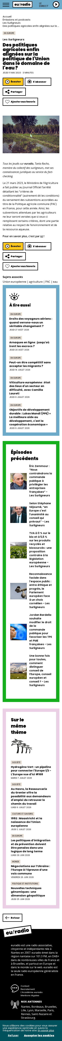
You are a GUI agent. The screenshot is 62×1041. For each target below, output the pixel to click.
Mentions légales (30, 995)
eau (55, 281)
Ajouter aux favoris (23, 101)
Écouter (16, 81)
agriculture (36, 281)
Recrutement (28, 989)
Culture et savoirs (22, 813)
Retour (15, 917)
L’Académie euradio (32, 992)
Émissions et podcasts (16, 19)
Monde (15, 861)
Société (16, 762)
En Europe (9, 33)
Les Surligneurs (12, 22)
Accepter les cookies (39, 1035)
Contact (25, 986)
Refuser (13, 1035)
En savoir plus (46, 1030)
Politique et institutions (25, 883)
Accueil (7, 16)
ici (41, 236)
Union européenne (14, 281)
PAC (47, 281)
